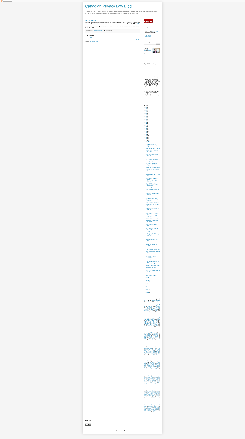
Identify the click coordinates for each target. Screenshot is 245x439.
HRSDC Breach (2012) (154, 333)
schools (155, 407)
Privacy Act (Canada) (148, 331)
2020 (146, 116)
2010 (146, 131)
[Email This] (106, 30)
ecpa (154, 394)
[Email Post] (104, 30)
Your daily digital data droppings (151, 163)
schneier (147, 317)
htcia (154, 396)
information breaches (150, 299)
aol (144, 325)
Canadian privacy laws (154, 57)
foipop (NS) (153, 375)
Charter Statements (154, 382)
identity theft (149, 301)
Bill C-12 (155, 348)
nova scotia (157, 306)
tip (158, 409)
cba (144, 347)
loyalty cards (156, 337)
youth (153, 411)
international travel (155, 335)
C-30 (156, 338)
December (148, 141)
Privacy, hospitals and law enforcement (152, 189)
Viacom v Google (150, 349)
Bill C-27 (153, 379)
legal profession (147, 399)
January (147, 292)
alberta (148, 304)
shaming (158, 407)
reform (158, 406)
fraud (155, 349)
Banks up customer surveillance (151, 153)
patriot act (150, 306)
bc (144, 306)
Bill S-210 (149, 380)
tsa (158, 410)
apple (153, 390)
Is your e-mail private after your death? (152, 176)
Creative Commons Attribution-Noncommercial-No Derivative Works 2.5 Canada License (106, 425)
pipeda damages (150, 341)
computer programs (153, 392)
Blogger (127, 430)
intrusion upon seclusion (148, 336)
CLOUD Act (154, 361)
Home (113, 39)
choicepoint (158, 307)
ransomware (150, 406)
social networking (154, 309)
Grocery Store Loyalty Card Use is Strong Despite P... (152, 161)
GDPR (158, 384)
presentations (146, 311)
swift (149, 338)
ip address (153, 319)
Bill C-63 (145, 380)
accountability (149, 390)
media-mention (146, 323)
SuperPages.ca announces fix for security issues (151, 216)
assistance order (157, 390)
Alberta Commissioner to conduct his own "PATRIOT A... (152, 200)
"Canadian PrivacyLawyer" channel (150, 29)
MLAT (145, 369)
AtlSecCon (149, 379)
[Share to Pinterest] (111, 30)
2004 (146, 140)
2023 (146, 111)
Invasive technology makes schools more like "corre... (152, 151)
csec (148, 353)
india (153, 397)
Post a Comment (90, 37)
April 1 (146, 379)
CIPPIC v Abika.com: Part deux (151, 183)
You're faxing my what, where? (151, 267)
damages (152, 353)
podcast (152, 27)
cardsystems (153, 311)
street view (149, 346)
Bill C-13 (152, 338)
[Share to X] (108, 30)
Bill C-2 (159, 348)
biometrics (145, 321)
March (147, 289)
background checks (148, 391)
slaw (145, 408)
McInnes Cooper (147, 53)
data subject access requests (154, 393)
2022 (146, 113)
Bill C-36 (158, 365)
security (149, 350)
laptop (154, 308)
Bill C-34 (154, 365)
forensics (157, 395)
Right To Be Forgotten (147, 352)
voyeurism (147, 340)
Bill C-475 (157, 379)
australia (158, 311)
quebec (146, 355)
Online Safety (154, 369)
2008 (146, 134)
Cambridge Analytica (147, 381)
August (147, 281)
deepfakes (145, 394)
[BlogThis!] (107, 30)
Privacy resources (148, 35)
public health (156, 405)
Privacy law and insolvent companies (152, 263)
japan (150, 398)
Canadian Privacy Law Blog (108, 6)
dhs (157, 326)
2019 (146, 117)
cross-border (148, 347)
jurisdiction (154, 398)
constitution (146, 393)
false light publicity (151, 395)
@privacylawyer (155, 31)
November (148, 277)
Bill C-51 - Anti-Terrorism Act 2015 (150, 366)
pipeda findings (151, 318)
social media (150, 365)
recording (154, 406)
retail (157, 320)
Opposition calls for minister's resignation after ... (151, 257)
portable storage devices (149, 326)
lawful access (149, 305)
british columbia (153, 312)
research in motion (146, 407)
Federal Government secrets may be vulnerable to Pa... (152, 191)
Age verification (157, 378)
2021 (146, 114)
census (145, 392)
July (147, 283)
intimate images (147, 376)
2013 (146, 126)
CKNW (122, 24)
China (146, 349)
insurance (157, 397)
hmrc (153, 364)
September (148, 280)
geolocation (145, 396)
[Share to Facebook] (110, 30)
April (147, 287)
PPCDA (159, 369)
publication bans (150, 377)
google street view (153, 332)
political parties (157, 354)
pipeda (145, 322)
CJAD (138, 23)
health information (156, 300)
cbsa (154, 363)
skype (153, 350)
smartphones (149, 408)
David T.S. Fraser (149, 99)
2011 (146, 129)
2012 (146, 128)
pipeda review (146, 319)
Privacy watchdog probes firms (151, 269)
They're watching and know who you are (153, 159)
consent (158, 392)
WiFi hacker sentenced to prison (151, 198)
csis (159, 323)
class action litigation (151, 339)
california (157, 391)
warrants (151, 317)
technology (146, 351)
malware (153, 399)
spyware (157, 408)
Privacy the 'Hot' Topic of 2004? (151, 233)
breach (157, 346)
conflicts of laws (146, 364)
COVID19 (157, 366)
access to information (147, 335)
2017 (146, 120)
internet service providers (153, 325)
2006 (146, 137)
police (151, 348)
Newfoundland (149, 369)
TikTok (145, 390)
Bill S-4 (157, 351)
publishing (145, 406)
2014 (146, 125)
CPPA (145, 367)
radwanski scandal (152, 355)
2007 (146, 135)
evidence (145, 395)
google (156, 305)
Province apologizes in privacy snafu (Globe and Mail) (152, 259)
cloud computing (156, 304)
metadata (146, 354)
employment (152, 340)
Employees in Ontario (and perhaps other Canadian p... (152, 185)
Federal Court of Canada (153, 322)
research (157, 355)
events (158, 394)
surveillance (157, 301)
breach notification (150, 307)
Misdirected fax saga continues (151, 275)
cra (150, 364)
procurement (151, 405)
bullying (145, 353)
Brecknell (153, 380)
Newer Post (87, 39)
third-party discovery (154, 409)
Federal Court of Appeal (151, 384)
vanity (153, 320)
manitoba (157, 399)
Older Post (138, 39)
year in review (152, 378)
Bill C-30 (156, 336)
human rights (158, 396)
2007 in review (152, 351)
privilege (145, 338)
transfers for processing (147, 410)
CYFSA (158, 380)
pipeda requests (146, 348)
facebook (148, 308)
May (147, 286)
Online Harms (151, 362)
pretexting (147, 333)
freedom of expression (155, 347)
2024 (146, 110)
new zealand (152, 354)
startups (155, 377)
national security (147, 310)
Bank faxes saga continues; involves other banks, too (152, 221)
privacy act (156, 327)
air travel (156, 310)
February (147, 290)
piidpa (159, 332)
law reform (158, 398)
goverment (150, 396)
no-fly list (149, 334)
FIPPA (146, 384)
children (157, 363)
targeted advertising (147, 409)
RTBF (148, 363)
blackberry (153, 391)
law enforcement (156, 302)
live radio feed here (92, 24)
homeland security (147, 327)
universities (158, 339)
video (157, 321)
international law (146, 398)
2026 (146, 107)
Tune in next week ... (91, 20)
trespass (154, 410)
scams (152, 407)
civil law (148, 392)
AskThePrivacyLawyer (147, 361)
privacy (146, 300)
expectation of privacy (147, 375)
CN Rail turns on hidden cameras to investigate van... (152, 238)
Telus (151, 363)
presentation (153, 376)
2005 (146, 138)
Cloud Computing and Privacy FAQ (151, 39)
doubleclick (150, 337)
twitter (148, 378)
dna (155, 353)
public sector (155, 313)
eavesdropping (150, 394)
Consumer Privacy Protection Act (152, 367)
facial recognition (155, 334)
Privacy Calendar (148, 37)
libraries (145, 334)
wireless (150, 411)
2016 (146, 122)
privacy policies (153, 404)
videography (146, 411)
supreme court (157, 350)
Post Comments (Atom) (94, 41)
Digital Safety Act (151, 383)
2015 (146, 123)
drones (159, 353)
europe (150, 313)
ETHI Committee (157, 383)
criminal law (152, 321)
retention (147, 312)
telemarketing (153, 323)
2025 (146, 108)
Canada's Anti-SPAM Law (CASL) (152, 324)
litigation (158, 319)
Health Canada (156, 368)
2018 (146, 119)
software (154, 408)
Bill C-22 (153, 346)
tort (157, 318)
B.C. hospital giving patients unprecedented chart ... (150, 247)
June (147, 284)
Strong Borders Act (155, 352)
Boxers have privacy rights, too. (151, 144)
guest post (158, 375)
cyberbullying (148, 320)
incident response (148, 397)
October (147, 278)
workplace (145, 337)
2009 (146, 132)
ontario (148, 302)
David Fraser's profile (148, 36)
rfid (152, 310)
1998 (146, 294)
